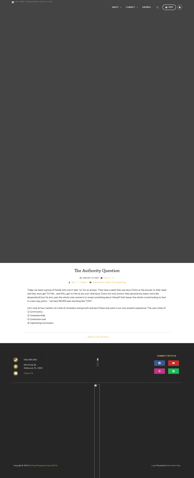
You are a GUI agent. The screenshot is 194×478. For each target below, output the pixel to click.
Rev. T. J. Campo (79, 282)
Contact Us (28, 373)
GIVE (170, 7)
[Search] (157, 7)
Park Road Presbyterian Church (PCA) (42, 465)
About (115, 7)
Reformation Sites (174, 465)
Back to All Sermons (98, 336)
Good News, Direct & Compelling (109, 282)
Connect (130, 7)
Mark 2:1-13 (109, 278)
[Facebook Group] (179, 7)
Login (153, 465)
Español (146, 7)
